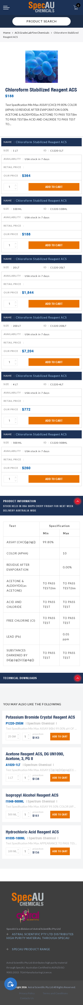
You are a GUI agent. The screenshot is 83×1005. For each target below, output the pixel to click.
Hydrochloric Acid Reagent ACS (32, 831)
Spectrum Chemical (40, 723)
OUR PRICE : (12, 175)
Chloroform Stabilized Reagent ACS (41, 142)
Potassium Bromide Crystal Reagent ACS (40, 717)
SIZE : (7, 150)
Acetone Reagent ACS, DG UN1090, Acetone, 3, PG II (35, 756)
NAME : (9, 142)
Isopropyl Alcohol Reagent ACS (32, 795)
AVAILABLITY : (14, 158)
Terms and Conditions (55, 993)
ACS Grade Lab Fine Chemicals (32, 32)
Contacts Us (27, 998)
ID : (46, 150)
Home (6, 32)
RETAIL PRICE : (14, 167)
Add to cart (54, 187)
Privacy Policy (27, 993)
